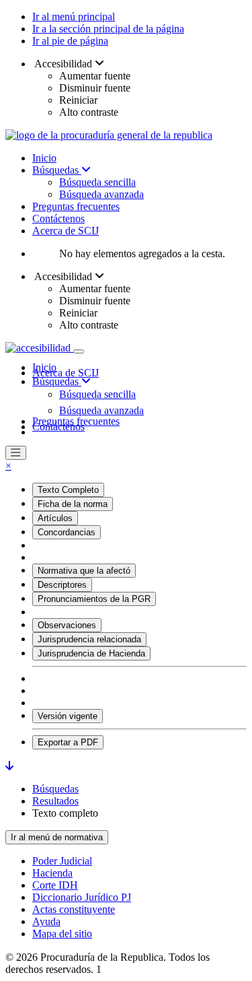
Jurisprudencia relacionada (89, 639)
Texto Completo (68, 490)
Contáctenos (58, 218)
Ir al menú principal (73, 16)
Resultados (55, 801)
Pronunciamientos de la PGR (94, 599)
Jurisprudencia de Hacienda (91, 653)
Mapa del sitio (62, 933)
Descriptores (62, 585)
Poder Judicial (62, 861)
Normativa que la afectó (84, 571)
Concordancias (66, 532)
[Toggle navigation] (78, 351)
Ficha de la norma (73, 504)
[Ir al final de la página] (9, 766)
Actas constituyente (73, 909)
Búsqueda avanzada (101, 194)
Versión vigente (67, 716)
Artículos (55, 518)
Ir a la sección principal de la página (108, 28)
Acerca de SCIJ (65, 230)
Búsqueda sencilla (97, 182)
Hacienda (52, 873)
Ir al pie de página (70, 40)
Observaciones (67, 625)
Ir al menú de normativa (57, 837)
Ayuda (46, 921)
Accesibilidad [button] (63, 63)
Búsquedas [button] (56, 381)
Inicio (44, 158)
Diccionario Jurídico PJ (81, 897)
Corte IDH (55, 885)
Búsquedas (56, 170)
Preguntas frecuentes (76, 206)
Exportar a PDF (68, 742)
